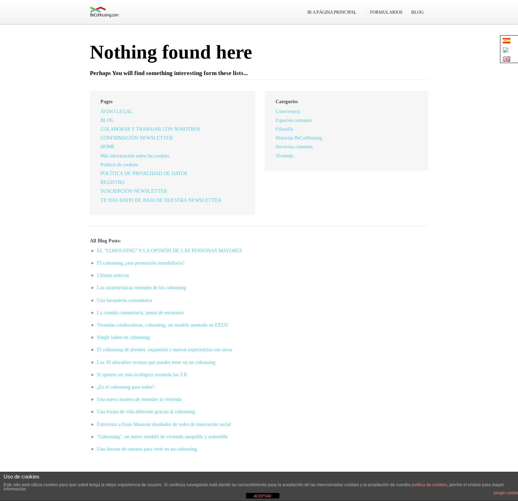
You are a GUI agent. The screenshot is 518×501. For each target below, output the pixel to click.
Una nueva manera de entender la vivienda (139, 399)
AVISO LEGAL (116, 111)
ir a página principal (332, 12)
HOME (107, 146)
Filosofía (284, 129)
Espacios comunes (294, 120)
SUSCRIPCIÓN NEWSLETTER (133, 191)
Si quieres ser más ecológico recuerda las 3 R (142, 374)
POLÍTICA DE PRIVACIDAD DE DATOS (143, 173)
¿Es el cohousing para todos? (125, 387)
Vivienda (284, 156)
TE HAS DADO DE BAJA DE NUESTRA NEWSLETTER (160, 200)
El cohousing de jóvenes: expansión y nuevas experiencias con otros (164, 349)
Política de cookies (119, 164)
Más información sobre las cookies (134, 156)
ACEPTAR (262, 496)
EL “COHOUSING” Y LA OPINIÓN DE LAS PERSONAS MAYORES (169, 250)
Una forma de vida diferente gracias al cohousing (146, 411)
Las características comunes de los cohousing (141, 287)
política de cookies (429, 484)
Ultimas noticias (113, 275)
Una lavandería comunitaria (124, 300)
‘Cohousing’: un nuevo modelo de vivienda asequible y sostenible (162, 436)
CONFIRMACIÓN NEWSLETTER (136, 138)
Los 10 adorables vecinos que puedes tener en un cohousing (156, 362)
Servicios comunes (294, 146)
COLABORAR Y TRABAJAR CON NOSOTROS (150, 129)
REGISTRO (112, 182)
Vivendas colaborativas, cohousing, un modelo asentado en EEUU (162, 325)
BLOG (417, 12)
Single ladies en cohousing (123, 337)
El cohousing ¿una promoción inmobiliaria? (140, 263)
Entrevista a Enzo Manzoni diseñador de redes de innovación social (164, 424)
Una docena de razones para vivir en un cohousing (147, 449)
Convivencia (288, 111)
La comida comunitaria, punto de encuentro (140, 312)
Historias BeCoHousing (299, 138)
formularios (386, 12)
